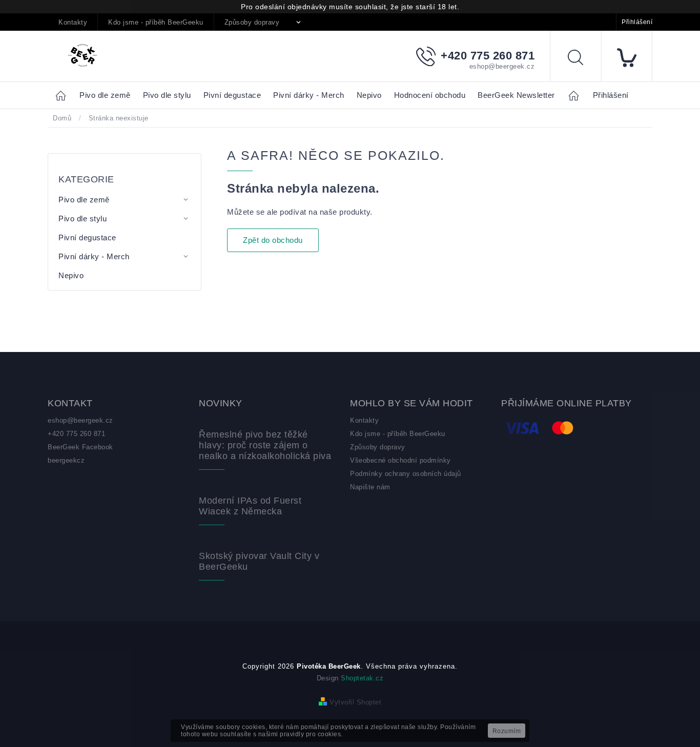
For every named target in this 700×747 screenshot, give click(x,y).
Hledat (583, 59)
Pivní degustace (87, 237)
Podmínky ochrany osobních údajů (405, 474)
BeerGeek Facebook (80, 447)
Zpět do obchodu (273, 240)
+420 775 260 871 (76, 434)
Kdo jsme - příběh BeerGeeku (155, 22)
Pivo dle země (84, 199)
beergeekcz (66, 460)
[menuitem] (105, 95)
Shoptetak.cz (362, 678)
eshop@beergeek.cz (80, 420)
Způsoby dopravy (252, 22)
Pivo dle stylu (82, 218)
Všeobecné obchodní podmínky (400, 460)
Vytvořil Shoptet (355, 702)
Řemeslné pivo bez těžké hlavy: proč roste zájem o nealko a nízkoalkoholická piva (265, 445)
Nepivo (71, 275)
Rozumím (506, 731)
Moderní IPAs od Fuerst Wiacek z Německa (250, 505)
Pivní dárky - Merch (94, 256)
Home (63, 95)
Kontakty (72, 22)
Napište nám (370, 487)
